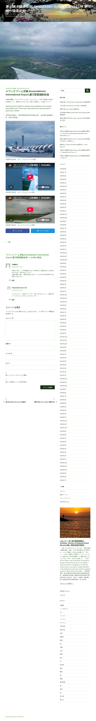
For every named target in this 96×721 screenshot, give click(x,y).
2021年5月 (63, 361)
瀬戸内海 (62, 682)
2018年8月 (63, 476)
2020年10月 (63, 385)
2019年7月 (63, 438)
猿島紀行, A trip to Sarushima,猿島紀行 (71, 144)
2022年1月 (63, 333)
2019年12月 (63, 420)
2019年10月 (63, 427)
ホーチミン (63, 623)
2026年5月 (63, 176)
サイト (8, 363)
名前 (8, 343)
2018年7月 (63, 480)
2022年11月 (63, 298)
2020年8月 (63, 392)
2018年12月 (63, 462)
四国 (61, 640)
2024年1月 (63, 249)
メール (9, 353)
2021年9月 (63, 347)
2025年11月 (63, 186)
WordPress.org (64, 501)
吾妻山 (62, 636)
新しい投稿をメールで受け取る (16, 382)
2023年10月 (63, 260)
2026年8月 (63, 169)
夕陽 (61, 647)
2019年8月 (63, 434)
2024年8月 (63, 225)
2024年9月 (63, 221)
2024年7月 (63, 228)
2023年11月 (63, 256)
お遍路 (62, 605)
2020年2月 (63, 413)
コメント (10, 318)
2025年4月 (63, 207)
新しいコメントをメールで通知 (16, 375)
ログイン (62, 491)
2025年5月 (63, 204)
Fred (63, 158)
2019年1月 (63, 459)
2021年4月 (63, 365)
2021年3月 (63, 368)
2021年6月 (63, 357)
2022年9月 (63, 305)
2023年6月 (63, 274)
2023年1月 (63, 291)
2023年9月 (63, 263)
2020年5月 (63, 403)
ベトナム (62, 619)
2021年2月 (63, 372)
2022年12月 (63, 295)
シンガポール (64, 608)
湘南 (61, 678)
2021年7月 (63, 354)
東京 (61, 668)
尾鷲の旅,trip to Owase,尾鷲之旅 (69, 109)
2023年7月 (63, 270)
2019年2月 (63, 455)
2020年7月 (63, 396)
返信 (13, 280)
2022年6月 (63, 315)
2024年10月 (63, 218)
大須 (61, 650)
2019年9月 (63, 431)
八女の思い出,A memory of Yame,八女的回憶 (73, 105)
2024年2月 (63, 246)
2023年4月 (63, 280)
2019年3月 (63, 452)
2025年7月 (63, 197)
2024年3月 (63, 242)
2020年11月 (63, 382)
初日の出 (62, 630)
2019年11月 (63, 424)
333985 (69, 141)
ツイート (62, 595)
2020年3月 (63, 410)
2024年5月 (63, 235)
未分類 (62, 665)
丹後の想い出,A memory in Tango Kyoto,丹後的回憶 (75, 102)
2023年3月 (63, 284)
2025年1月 (63, 211)
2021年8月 (63, 350)
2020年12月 (63, 378)
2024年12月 (63, 214)
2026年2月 (63, 179)
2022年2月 (63, 330)
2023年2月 (63, 288)
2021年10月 (63, 344)
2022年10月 (63, 302)
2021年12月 (63, 337)
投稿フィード (64, 494)
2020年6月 (63, 399)
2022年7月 (63, 312)
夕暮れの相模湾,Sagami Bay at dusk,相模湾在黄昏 (75, 131)
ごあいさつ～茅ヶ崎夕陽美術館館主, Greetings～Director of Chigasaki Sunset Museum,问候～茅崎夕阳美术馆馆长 (74, 543)
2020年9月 (63, 389)
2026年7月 (63, 172)
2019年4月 (63, 448)
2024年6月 (63, 232)
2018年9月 (63, 473)
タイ (61, 612)
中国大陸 (62, 626)
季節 (61, 654)
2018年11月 (63, 466)
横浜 (61, 671)
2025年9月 (63, 190)
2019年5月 (63, 445)
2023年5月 (63, 277)
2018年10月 (63, 469)
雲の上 (62, 699)
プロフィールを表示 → (66, 583)
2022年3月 (63, 326)
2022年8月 (63, 309)
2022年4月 (63, 323)
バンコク (62, 616)
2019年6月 (63, 441)
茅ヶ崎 (62, 696)
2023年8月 (63, 267)
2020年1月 (63, 417)
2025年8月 (63, 193)
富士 (61, 658)
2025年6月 (63, 200)
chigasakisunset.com (23, 88)
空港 (9, 242)
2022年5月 (63, 319)
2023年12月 (63, 253)
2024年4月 (63, 239)
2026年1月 (63, 183)
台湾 (61, 633)
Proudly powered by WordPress (14, 716)
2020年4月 (63, 407)
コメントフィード (65, 498)
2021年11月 (63, 340)
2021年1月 (63, 375)
